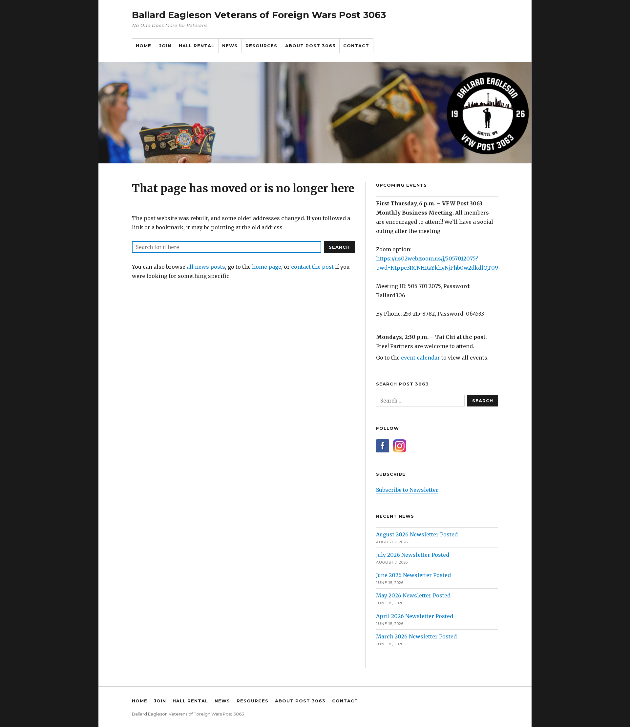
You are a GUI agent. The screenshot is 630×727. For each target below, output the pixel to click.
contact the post (312, 266)
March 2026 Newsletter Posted (416, 636)
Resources (261, 45)
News (230, 45)
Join (165, 45)
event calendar (420, 357)
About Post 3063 (310, 45)
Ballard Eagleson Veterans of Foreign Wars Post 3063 (259, 14)
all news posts (206, 266)
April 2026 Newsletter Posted (414, 616)
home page (266, 266)
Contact (356, 45)
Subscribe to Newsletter (407, 490)
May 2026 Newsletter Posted (413, 595)
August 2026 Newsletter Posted (417, 534)
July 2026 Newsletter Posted (412, 554)
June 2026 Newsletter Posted (413, 575)
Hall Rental (196, 45)
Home (143, 45)
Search (339, 247)
